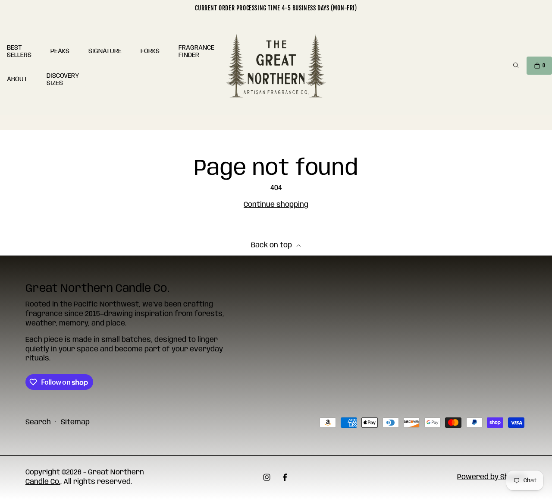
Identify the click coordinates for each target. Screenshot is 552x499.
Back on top (271, 245)
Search (38, 422)
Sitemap (75, 422)
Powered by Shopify (492, 477)
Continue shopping (276, 204)
